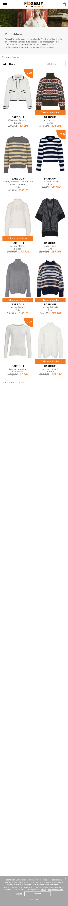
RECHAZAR (34, 899)
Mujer (9, 57)
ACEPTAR (37, 894)
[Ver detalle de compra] (64, 4)
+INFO (43, 890)
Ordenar (51, 64)
